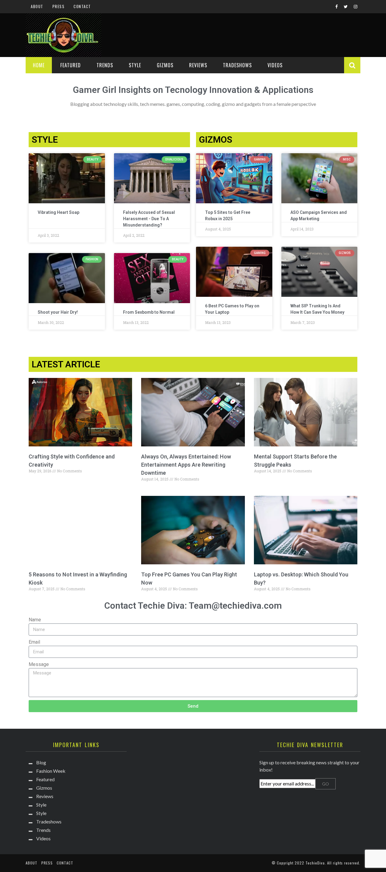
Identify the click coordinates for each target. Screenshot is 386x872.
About (37, 6)
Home (39, 65)
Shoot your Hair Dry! (58, 312)
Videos (275, 65)
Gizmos (165, 65)
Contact (82, 6)
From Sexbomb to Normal (149, 312)
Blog (41, 762)
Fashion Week (50, 771)
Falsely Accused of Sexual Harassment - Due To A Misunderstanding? (149, 218)
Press (58, 6)
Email (34, 642)
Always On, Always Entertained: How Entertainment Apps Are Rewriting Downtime (186, 464)
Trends (104, 65)
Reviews (198, 65)
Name (35, 620)
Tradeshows (237, 65)
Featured (70, 65)
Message (39, 664)
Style (135, 65)
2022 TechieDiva (310, 862)
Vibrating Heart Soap (58, 212)
